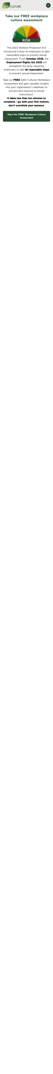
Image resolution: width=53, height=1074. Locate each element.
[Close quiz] (48, 5)
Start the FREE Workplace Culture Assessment (27, 116)
